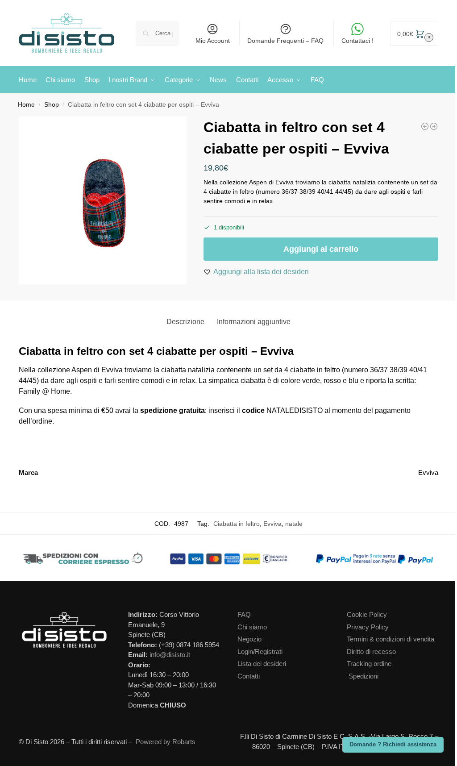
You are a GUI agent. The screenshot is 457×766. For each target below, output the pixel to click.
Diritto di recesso (371, 651)
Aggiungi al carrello (320, 249)
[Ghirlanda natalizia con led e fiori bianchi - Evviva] (424, 126)
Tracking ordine (369, 663)
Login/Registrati (260, 651)
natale (294, 523)
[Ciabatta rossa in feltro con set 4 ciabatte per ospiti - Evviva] (433, 126)
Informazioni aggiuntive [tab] (254, 321)
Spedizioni (363, 676)
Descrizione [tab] (185, 321)
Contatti (248, 676)
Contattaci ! (357, 40)
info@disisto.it (170, 654)
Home (26, 104)
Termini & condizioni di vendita (390, 639)
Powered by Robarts (165, 741)
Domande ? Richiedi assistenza (392, 744)
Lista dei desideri (261, 663)
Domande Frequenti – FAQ (285, 40)
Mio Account (212, 40)
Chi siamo (252, 627)
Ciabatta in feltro (236, 523)
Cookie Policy (367, 614)
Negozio (249, 639)
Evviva (272, 523)
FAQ (244, 614)
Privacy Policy (368, 627)
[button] (414, 33)
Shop (51, 104)
